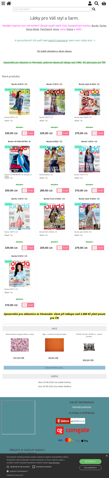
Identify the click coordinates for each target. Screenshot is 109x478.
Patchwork (46, 29)
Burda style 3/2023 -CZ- (89, 198)
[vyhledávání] (98, 4)
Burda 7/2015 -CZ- (54, 84)
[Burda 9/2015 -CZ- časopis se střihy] (19, 273)
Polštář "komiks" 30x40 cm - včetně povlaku (89, 335)
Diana (70, 29)
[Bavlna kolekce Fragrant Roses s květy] (20, 345)
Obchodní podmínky (81, 407)
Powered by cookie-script (15, 475)
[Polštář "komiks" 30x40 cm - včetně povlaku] (89, 347)
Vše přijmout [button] (90, 461)
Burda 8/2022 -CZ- (54, 141)
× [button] (107, 456)
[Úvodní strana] (10, 4)
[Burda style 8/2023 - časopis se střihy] (89, 101)
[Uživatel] (91, 4)
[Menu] (3, 3)
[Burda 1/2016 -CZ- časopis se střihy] (89, 159)
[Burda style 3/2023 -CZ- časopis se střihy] (89, 216)
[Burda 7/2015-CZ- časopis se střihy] (54, 101)
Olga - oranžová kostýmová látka (54, 334)
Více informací (54, 462)
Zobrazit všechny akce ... (54, 367)
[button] (38, 471)
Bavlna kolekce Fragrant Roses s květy (20, 334)
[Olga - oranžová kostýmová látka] (54, 345)
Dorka (103, 25)
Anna (56, 29)
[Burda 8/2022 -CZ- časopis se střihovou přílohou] (54, 159)
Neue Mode (32, 29)
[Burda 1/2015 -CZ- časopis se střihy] (19, 216)
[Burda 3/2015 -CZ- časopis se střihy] (19, 101)
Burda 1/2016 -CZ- (89, 141)
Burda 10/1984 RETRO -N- (19, 141)
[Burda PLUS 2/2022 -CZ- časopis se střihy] (54, 216)
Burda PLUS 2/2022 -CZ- (54, 198)
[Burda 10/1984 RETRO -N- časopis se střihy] (19, 159)
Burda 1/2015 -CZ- (19, 198)
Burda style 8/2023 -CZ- (89, 84)
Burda (95, 25)
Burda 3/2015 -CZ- (19, 84)
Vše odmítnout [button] (90, 468)
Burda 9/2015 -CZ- (19, 256)
